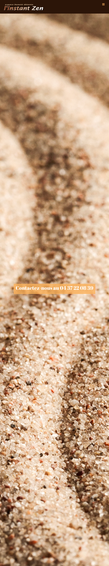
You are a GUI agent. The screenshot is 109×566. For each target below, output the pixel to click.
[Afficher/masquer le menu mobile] (103, 4)
